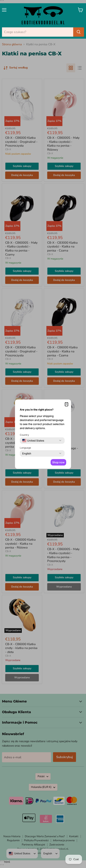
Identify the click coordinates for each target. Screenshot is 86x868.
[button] (66, 404)
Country (24, 434)
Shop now (58, 462)
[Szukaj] (78, 32)
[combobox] (33, 441)
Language (25, 447)
